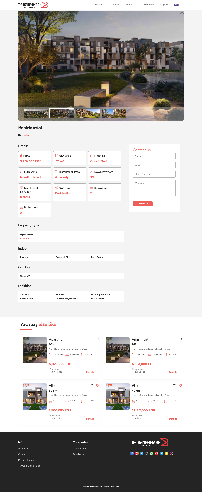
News (116, 4)
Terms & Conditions (29, 466)
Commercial (79, 448)
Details (90, 372)
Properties (98, 4)
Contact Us (148, 4)
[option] (101, 66)
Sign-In (164, 4)
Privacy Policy (26, 460)
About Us (130, 4)
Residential (79, 454)
